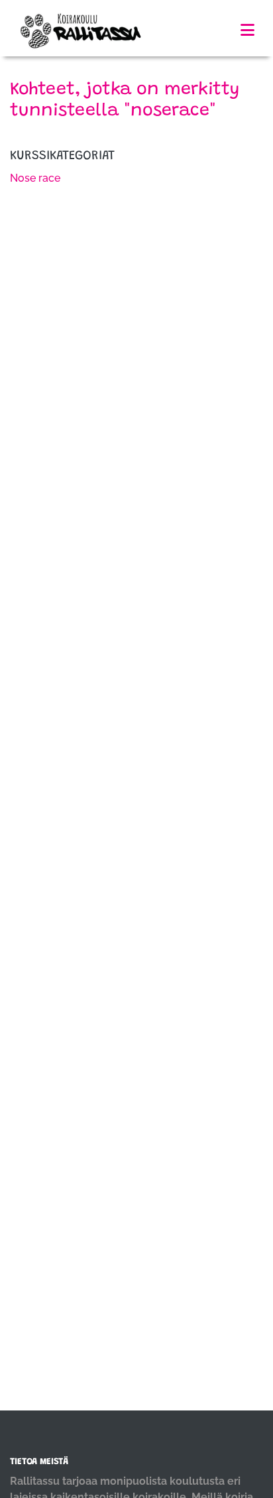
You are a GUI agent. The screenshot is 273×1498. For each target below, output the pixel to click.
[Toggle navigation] (247, 30)
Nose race (35, 178)
